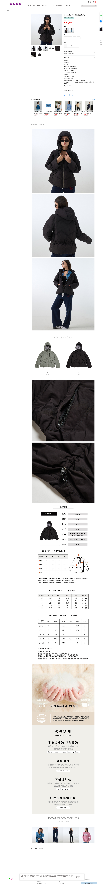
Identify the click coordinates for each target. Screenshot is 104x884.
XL (74, 38)
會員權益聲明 (61, 883)
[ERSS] (15, 4)
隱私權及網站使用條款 (41, 883)
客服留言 (60, 881)
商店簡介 (39, 881)
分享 (67, 95)
